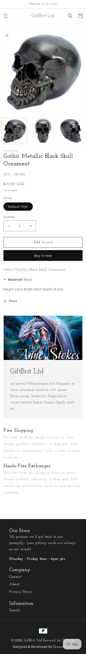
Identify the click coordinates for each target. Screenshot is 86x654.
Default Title (18, 206)
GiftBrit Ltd (33, 640)
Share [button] (13, 301)
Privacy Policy (20, 592)
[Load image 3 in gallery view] (71, 131)
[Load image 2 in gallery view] (43, 131)
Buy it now (43, 255)
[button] (6, 16)
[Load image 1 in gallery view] (14, 131)
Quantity (9, 217)
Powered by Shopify (59, 640)
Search (14, 610)
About (14, 584)
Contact (15, 577)
